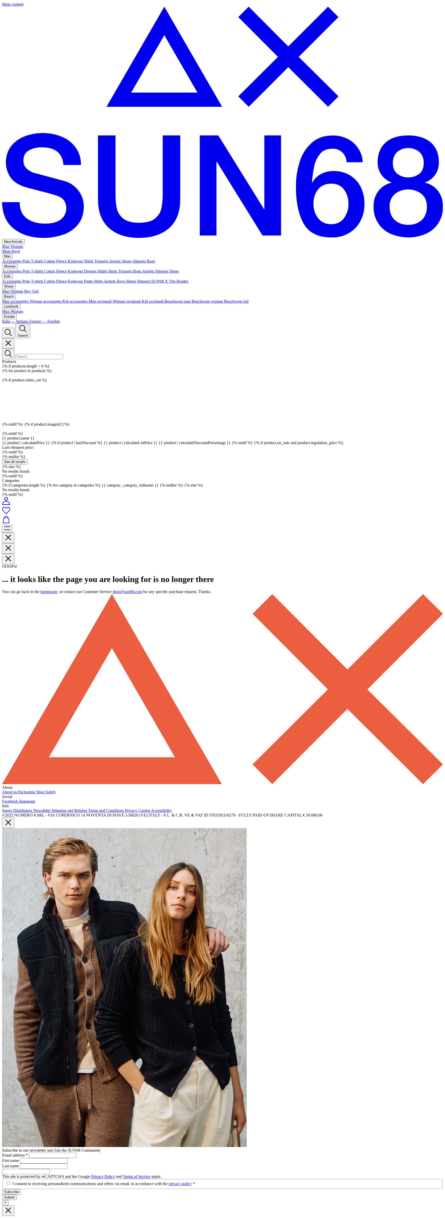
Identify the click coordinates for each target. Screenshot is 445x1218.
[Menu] (7, 529)
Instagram (27, 801)
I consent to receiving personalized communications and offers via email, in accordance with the (103, 1183)
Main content (12, 4)
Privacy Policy (103, 1176)
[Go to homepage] (222, 236)
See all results (14, 462)
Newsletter (42, 810)
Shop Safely (46, 792)
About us (10, 792)
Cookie (144, 810)
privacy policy (180, 1183)
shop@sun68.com (127, 591)
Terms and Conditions (106, 810)
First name (11, 1160)
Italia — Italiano (15, 321)
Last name (11, 1166)
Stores (7, 810)
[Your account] (6, 503)
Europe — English (44, 321)
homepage (48, 591)
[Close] (8, 343)
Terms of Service (136, 1176)
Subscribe (11, 1192)
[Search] (8, 333)
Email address (15, 1155)
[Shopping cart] (222, 520)
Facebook (10, 801)
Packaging (27, 792)
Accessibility (161, 810)
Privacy (131, 810)
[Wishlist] (222, 510)
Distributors (23, 810)
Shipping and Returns (70, 810)
